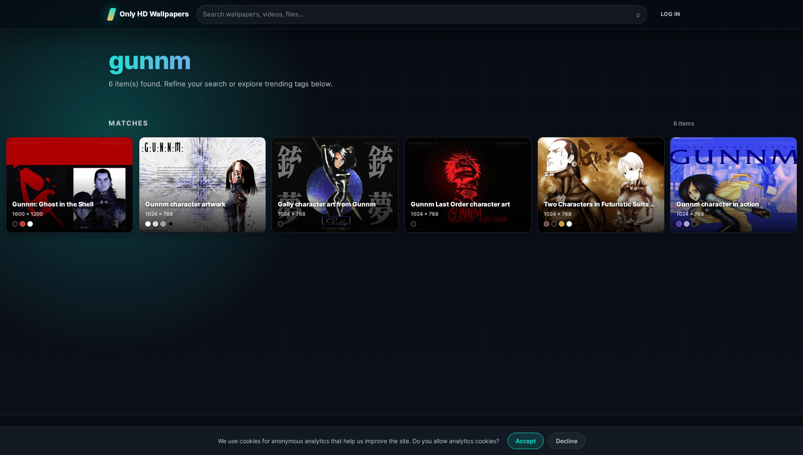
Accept (526, 440)
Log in (671, 14)
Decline (566, 440)
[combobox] (416, 14)
